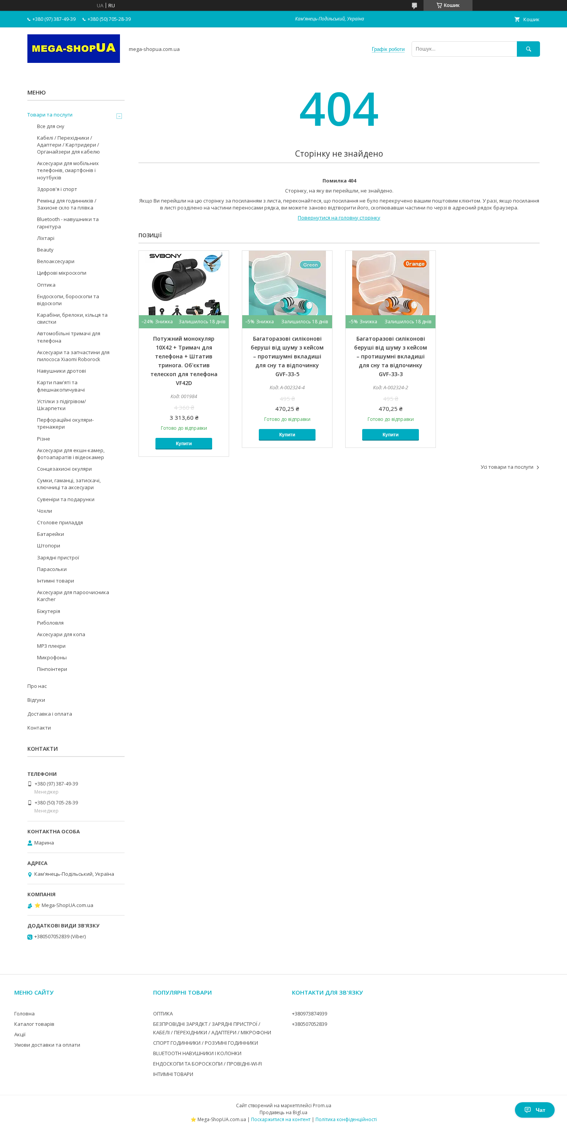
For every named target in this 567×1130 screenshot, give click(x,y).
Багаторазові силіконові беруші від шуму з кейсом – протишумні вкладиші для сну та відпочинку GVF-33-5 (287, 356)
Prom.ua (322, 1105)
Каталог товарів (34, 1023)
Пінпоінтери (52, 669)
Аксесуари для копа (61, 634)
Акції (19, 1034)
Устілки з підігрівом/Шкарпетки (61, 405)
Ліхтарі (45, 238)
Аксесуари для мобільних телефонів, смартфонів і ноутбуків (68, 170)
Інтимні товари (55, 580)
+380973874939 (309, 1013)
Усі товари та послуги (507, 466)
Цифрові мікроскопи (61, 272)
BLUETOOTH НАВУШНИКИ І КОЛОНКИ (197, 1053)
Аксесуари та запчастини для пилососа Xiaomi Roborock (73, 356)
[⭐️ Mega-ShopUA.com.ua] (73, 60)
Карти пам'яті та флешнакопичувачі (61, 386)
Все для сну (50, 126)
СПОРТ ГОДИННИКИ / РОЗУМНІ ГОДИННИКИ (205, 1042)
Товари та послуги (50, 114)
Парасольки (52, 569)
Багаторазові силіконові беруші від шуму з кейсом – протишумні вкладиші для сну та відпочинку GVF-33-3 (390, 356)
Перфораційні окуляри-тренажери (65, 423)
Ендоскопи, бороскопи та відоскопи (68, 300)
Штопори (48, 545)
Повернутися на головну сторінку (339, 217)
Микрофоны (52, 657)
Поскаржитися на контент (280, 1119)
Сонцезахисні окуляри (64, 468)
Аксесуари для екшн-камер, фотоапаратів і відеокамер (71, 454)
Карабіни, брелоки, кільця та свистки (72, 318)
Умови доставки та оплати (47, 1044)
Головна (24, 1013)
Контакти (39, 727)
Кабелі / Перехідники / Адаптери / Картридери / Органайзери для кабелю (68, 144)
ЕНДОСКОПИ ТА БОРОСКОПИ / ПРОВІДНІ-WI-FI (207, 1063)
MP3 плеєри (51, 645)
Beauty (45, 249)
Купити (184, 443)
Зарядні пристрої (58, 557)
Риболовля (50, 622)
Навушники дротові (61, 370)
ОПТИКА (163, 1013)
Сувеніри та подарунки (65, 499)
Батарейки (50, 533)
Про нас (37, 685)
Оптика (46, 284)
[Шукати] (528, 48)
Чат (540, 1110)
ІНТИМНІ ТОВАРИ (173, 1074)
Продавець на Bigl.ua (283, 1112)
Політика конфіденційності (346, 1119)
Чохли (44, 510)
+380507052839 (309, 1023)
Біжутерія (48, 611)
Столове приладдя (60, 522)
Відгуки (36, 699)
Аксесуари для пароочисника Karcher (73, 596)
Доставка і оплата (49, 713)
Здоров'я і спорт (57, 189)
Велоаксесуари (55, 261)
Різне (43, 438)
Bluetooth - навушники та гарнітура (68, 223)
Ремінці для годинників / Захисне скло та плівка (66, 204)
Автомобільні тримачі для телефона (68, 337)
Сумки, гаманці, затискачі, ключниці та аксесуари (69, 484)
